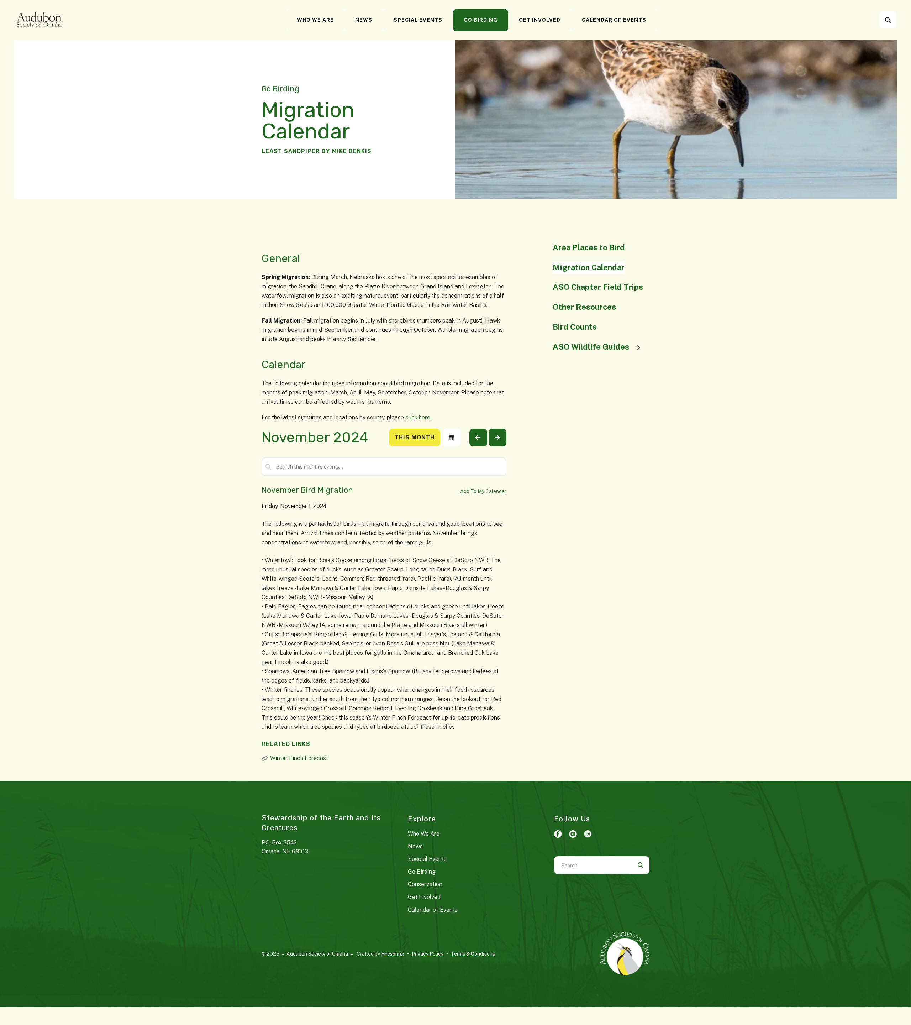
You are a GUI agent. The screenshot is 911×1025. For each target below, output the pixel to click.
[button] (887, 19)
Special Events (418, 20)
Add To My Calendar (483, 491)
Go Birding (480, 20)
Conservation (425, 884)
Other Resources (584, 307)
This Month (414, 437)
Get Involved (539, 20)
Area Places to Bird (589, 247)
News (363, 20)
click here (417, 417)
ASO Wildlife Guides (591, 346)
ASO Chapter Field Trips (598, 287)
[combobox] (897, 20)
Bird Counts (575, 326)
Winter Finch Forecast (299, 758)
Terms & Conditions (473, 954)
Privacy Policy (427, 954)
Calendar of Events (614, 20)
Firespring (392, 954)
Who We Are (315, 20)
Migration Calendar (589, 267)
